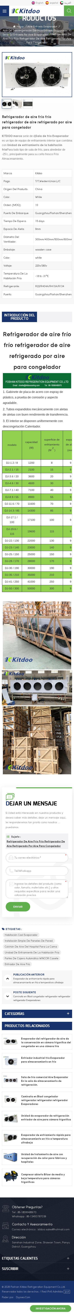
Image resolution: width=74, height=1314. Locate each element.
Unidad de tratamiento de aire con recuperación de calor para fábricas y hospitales (44, 1158)
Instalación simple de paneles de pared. (29, 940)
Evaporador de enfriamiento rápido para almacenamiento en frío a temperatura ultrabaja (46, 1139)
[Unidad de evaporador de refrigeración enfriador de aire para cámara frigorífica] (10, 1119)
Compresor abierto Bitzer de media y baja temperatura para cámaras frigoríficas (43, 1178)
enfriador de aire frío (17, 964)
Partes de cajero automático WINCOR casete (31, 958)
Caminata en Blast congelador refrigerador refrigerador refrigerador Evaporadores (44, 1100)
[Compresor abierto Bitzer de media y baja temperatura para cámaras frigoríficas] (10, 1177)
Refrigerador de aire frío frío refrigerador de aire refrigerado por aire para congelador (36, 843)
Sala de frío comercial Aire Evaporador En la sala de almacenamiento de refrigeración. (44, 1081)
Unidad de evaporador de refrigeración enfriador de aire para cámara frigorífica (46, 1117)
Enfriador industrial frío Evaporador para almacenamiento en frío (43, 1060)
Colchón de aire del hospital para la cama (31, 946)
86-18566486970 (27, 1212)
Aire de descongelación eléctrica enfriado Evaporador (35, 30)
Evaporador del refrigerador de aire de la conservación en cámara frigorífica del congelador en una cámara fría (46, 1042)
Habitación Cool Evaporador (21, 934)
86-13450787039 (36, 1216)
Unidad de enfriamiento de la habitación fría (32, 952)
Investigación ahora (50, 1308)
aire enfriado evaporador (42, 26)
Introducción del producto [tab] (19, 317)
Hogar (20, 26)
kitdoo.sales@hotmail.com (54, 1229)
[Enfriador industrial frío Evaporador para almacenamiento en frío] (10, 1061)
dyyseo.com (23, 1297)
